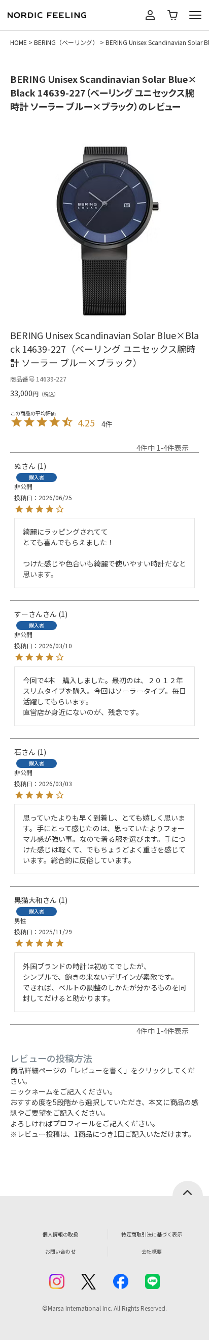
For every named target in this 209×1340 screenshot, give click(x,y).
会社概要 (152, 1251)
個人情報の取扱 (60, 1234)
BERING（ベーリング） (66, 42)
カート (172, 15)
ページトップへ (187, 1188)
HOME (18, 42)
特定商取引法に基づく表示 (151, 1234)
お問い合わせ (60, 1251)
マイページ (150, 15)
